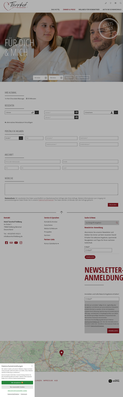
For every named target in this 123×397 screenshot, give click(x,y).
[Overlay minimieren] (32, 366)
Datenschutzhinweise (13, 394)
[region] (17, 373)
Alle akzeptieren (16, 382)
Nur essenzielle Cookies (17, 387)
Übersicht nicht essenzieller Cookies (17, 391)
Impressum (24, 394)
